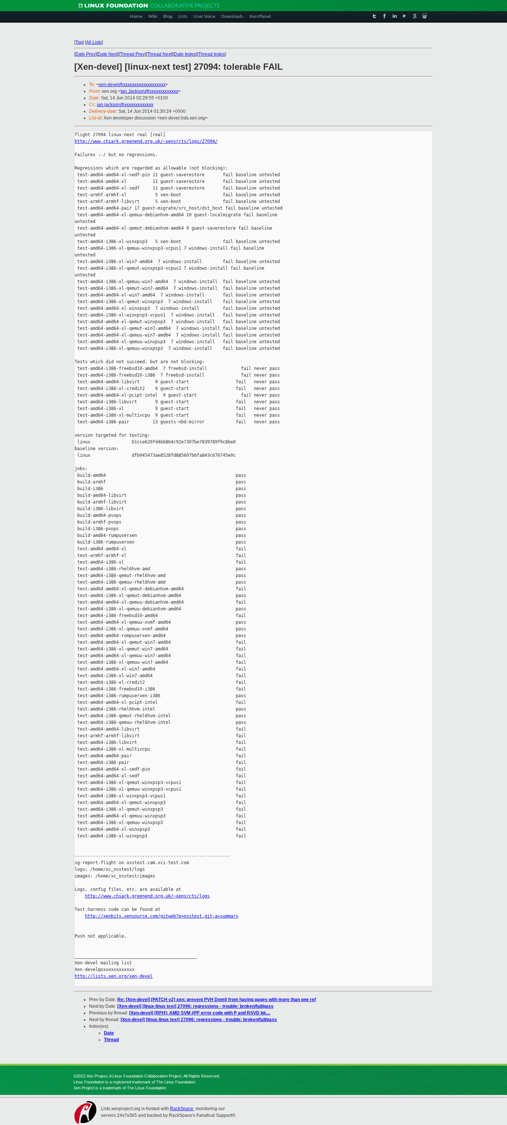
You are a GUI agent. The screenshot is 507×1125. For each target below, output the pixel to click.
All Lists (94, 42)
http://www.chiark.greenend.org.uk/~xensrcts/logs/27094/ (146, 141)
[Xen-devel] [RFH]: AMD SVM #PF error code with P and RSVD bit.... (199, 1013)
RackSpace (181, 1108)
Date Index (185, 54)
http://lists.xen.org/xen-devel (114, 976)
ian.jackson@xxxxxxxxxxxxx (125, 104)
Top (79, 42)
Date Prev (85, 54)
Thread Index (211, 54)
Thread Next (159, 54)
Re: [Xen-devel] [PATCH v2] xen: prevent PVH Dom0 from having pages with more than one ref (216, 999)
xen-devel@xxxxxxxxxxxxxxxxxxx (132, 84)
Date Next (108, 54)
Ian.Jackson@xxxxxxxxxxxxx (149, 91)
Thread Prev (132, 54)
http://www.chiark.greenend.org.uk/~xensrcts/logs (147, 896)
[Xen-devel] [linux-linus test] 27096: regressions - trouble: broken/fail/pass (195, 1006)
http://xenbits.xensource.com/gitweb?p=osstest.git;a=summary (161, 916)
